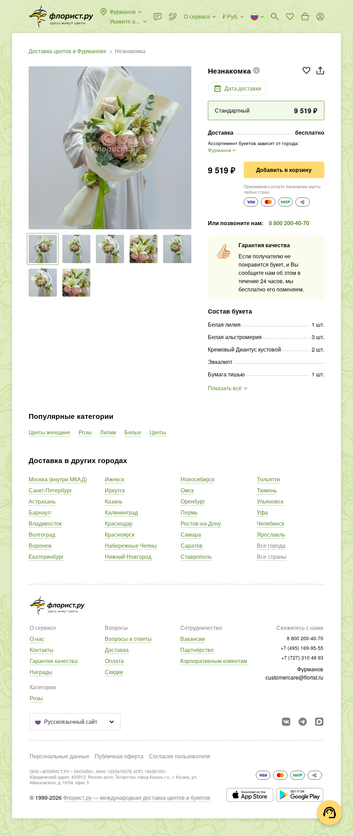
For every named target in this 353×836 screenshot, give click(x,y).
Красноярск (119, 534)
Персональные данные (59, 756)
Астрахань (42, 501)
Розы (85, 432)
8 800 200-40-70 (289, 223)
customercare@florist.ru (294, 677)
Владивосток (45, 523)
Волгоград (42, 534)
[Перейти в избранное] (290, 16)
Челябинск (270, 523)
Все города (271, 545)
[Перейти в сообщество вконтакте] (286, 722)
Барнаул (40, 512)
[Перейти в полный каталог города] (61, 16)
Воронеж (40, 545)
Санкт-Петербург (50, 490)
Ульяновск (270, 501)
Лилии (108, 432)
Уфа (262, 512)
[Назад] (32, 148)
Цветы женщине (49, 432)
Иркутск (115, 490)
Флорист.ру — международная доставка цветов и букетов (136, 797)
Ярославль (271, 534)
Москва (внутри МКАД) (58, 479)
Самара (191, 534)
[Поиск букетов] (275, 16)
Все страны (271, 556)
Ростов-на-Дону (201, 523)
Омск (187, 490)
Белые (132, 432)
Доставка (117, 650)
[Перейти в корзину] (305, 16)
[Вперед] (188, 148)
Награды (41, 672)
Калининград (121, 512)
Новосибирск (197, 479)
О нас (37, 639)
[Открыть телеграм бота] (303, 722)
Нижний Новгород (128, 556)
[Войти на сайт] (320, 16)
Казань (113, 501)
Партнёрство (197, 650)
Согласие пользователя (179, 756)
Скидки (114, 672)
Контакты (41, 650)
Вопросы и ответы (128, 639)
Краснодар (118, 523)
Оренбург (193, 501)
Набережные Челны (131, 545)
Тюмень (267, 490)
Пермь (189, 512)
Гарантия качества (54, 661)
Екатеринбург (46, 556)
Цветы (158, 432)
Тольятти (268, 479)
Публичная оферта (119, 756)
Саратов (192, 545)
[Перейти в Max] (319, 722)
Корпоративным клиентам (213, 661)
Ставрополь (196, 556)
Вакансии (192, 639)
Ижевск (114, 479)
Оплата (114, 661)
